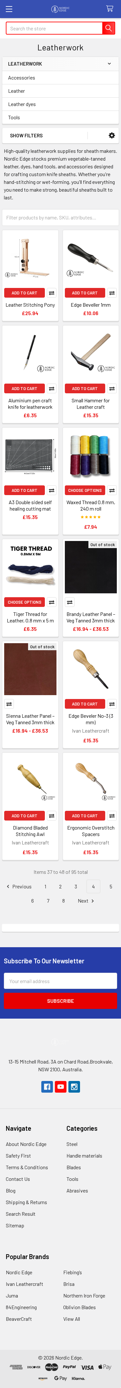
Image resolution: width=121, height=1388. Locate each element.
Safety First (18, 1155)
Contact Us (18, 1179)
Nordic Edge (19, 1272)
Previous (21, 886)
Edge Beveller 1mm (91, 305)
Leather (16, 91)
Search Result (20, 1214)
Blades (73, 1167)
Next (83, 900)
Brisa (69, 1284)
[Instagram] (74, 1087)
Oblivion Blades (79, 1307)
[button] (112, 135)
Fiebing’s (72, 1272)
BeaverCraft (19, 1319)
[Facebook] (47, 1087)
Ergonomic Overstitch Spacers (91, 830)
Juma (12, 1295)
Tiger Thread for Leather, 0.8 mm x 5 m (30, 617)
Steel (71, 1144)
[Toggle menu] (9, 9)
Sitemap (15, 1225)
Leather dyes (22, 104)
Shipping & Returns (26, 1202)
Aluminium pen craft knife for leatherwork (30, 403)
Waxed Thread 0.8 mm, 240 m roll (90, 505)
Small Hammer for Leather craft (91, 403)
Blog (10, 1190)
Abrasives (77, 1190)
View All (71, 1319)
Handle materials (84, 1155)
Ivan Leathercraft (24, 1284)
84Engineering (21, 1307)
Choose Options (85, 490)
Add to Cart (24, 292)
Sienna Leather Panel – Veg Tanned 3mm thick (30, 719)
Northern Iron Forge (84, 1295)
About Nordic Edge (26, 1144)
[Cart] (111, 9)
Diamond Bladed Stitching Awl (30, 830)
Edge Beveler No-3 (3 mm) (90, 719)
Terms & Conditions (27, 1167)
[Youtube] (60, 1087)
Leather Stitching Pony (30, 305)
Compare (51, 293)
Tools (14, 117)
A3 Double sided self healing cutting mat (30, 505)
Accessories (21, 77)
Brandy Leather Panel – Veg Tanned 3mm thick (90, 617)
